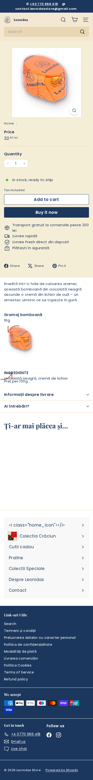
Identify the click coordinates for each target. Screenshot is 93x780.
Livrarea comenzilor (21, 658)
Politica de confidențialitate (28, 644)
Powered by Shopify (62, 770)
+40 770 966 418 (44, 4)
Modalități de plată (20, 651)
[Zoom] (74, 110)
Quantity (13, 154)
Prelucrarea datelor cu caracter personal (40, 637)
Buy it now (46, 212)
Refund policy (16, 679)
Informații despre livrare (29, 394)
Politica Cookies (17, 665)
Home (9, 123)
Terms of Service (19, 672)
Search (10, 623)
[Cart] (74, 20)
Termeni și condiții (20, 630)
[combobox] (46, 32)
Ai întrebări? (16, 406)
